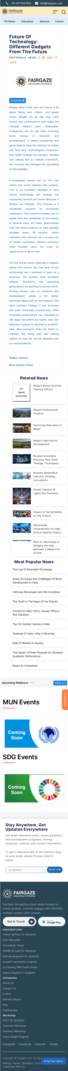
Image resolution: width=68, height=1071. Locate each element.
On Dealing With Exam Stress (20, 967)
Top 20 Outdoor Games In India (31, 624)
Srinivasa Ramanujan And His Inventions (36, 591)
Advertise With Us (14, 1066)
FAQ (5, 1004)
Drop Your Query (53, 1061)
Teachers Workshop (14, 1025)
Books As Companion (25, 665)
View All (60, 683)
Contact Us (9, 988)
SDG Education (11, 939)
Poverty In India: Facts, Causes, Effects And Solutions (36, 612)
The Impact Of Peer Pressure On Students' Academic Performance (38, 654)
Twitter (53, 1044)
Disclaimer (27, 1063)
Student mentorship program (20, 961)
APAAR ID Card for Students (19, 950)
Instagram (9, 1044)
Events (59, 21)
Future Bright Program (16, 1036)
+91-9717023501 (21, 3)
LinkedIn (40, 1044)
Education (27, 21)
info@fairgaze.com (51, 3)
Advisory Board (12, 999)
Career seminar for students (19, 934)
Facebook (25, 1044)
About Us (8, 982)
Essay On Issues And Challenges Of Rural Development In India (37, 580)
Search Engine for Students (19, 972)
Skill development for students (21, 956)
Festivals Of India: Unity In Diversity (34, 633)
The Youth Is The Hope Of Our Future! (35, 601)
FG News (9, 21)
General (44, 21)
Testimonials (10, 1010)
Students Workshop (14, 1031)
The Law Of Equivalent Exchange (32, 569)
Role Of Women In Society (28, 643)
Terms (16, 1063)
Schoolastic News (13, 945)
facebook (16, 100)
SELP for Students (13, 1020)
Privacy (7, 1063)
